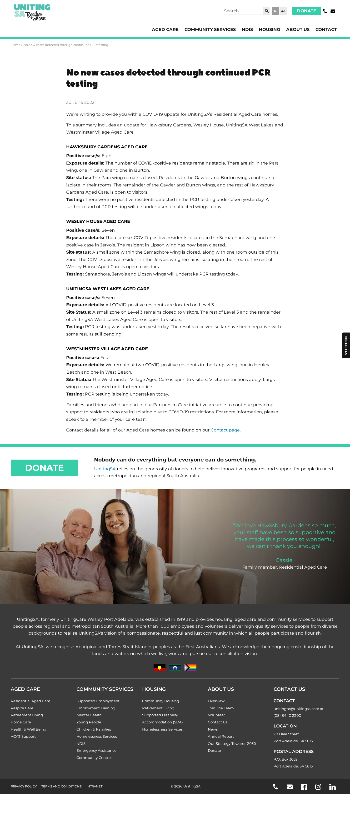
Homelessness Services (96, 736)
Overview (216, 701)
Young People (88, 722)
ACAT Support (23, 736)
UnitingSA (105, 468)
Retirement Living (27, 715)
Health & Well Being (28, 729)
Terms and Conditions (61, 786)
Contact (326, 29)
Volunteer (216, 715)
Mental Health (89, 715)
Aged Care (165, 29)
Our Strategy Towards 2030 (232, 743)
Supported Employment (98, 701)
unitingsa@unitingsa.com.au (299, 709)
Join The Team (221, 708)
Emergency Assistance (96, 750)
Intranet (94, 786)
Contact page (225, 430)
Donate (306, 11)
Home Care (21, 722)
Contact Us (217, 722)
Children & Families (93, 729)
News (213, 729)
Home (15, 45)
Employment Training (95, 708)
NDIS (247, 29)
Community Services (210, 29)
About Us (298, 29)
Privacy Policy (24, 786)
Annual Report (221, 736)
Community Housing (160, 701)
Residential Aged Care (30, 701)
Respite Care (22, 708)
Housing (269, 29)
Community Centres (94, 757)
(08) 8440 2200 (287, 715)
